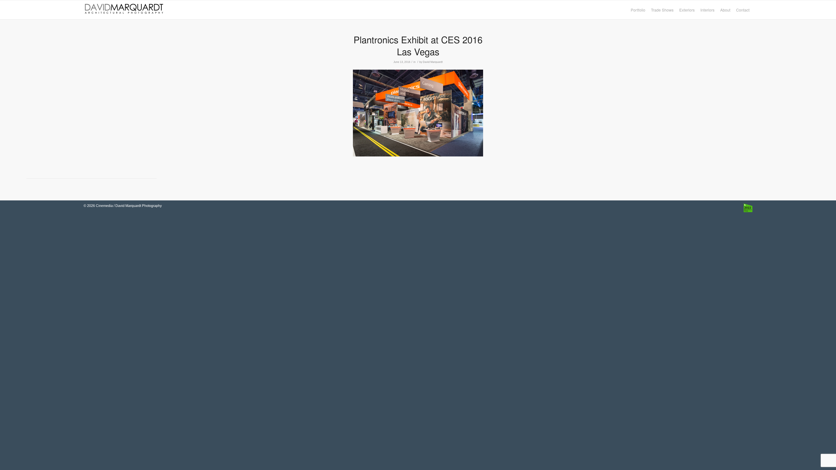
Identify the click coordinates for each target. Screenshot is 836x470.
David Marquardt (433, 62)
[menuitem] (638, 9)
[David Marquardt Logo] (124, 9)
